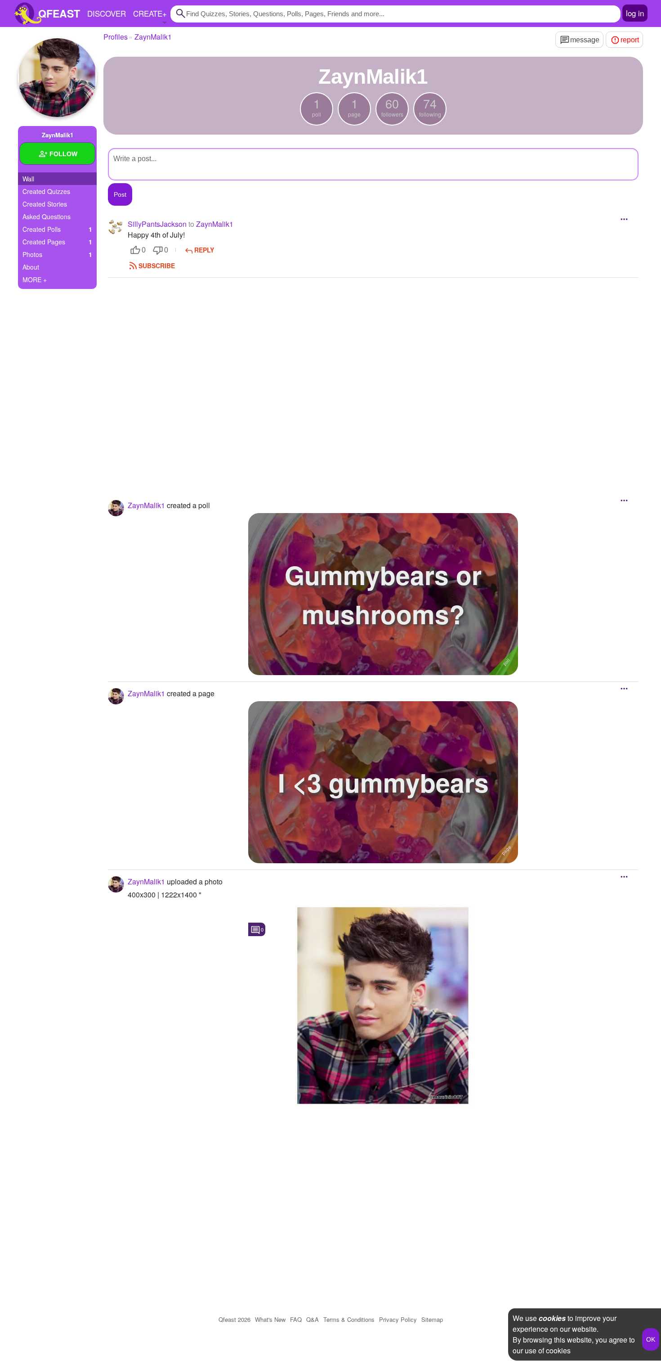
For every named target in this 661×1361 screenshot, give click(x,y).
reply (204, 249)
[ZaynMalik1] (57, 77)
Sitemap (432, 1319)
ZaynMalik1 (214, 224)
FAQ (296, 1319)
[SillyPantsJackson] (116, 227)
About (30, 266)
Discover (106, 13)
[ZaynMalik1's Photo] (383, 1006)
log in (635, 12)
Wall (28, 178)
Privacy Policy (398, 1319)
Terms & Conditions (349, 1319)
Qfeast (234, 1319)
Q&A (312, 1319)
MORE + (34, 279)
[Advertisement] (373, 377)
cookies (552, 1318)
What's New (270, 1319)
